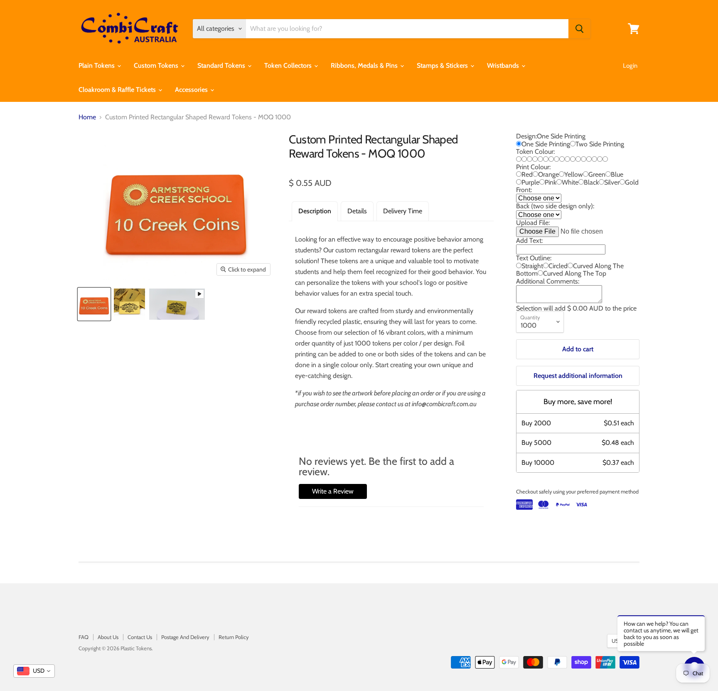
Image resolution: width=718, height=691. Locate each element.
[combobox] (34, 671)
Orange (548, 174)
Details (357, 211)
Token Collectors (288, 65)
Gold (632, 182)
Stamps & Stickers (443, 65)
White (570, 182)
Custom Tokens (157, 65)
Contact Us (140, 637)
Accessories (192, 90)
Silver (612, 182)
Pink (550, 182)
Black (591, 182)
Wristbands (504, 65)
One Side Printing (545, 144)
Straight (532, 266)
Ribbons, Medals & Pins (365, 65)
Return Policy (234, 637)
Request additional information (578, 376)
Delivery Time (402, 211)
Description (314, 211)
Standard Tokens (222, 65)
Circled (558, 266)
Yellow (573, 174)
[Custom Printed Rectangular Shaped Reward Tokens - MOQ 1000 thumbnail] (177, 304)
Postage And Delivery (185, 637)
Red (527, 174)
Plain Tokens (97, 65)
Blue (617, 174)
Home (87, 117)
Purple (530, 182)
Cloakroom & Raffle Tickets (118, 90)
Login (630, 65)
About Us (108, 637)
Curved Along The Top (574, 273)
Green (596, 174)
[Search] (579, 28)
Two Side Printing (599, 144)
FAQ (84, 637)
